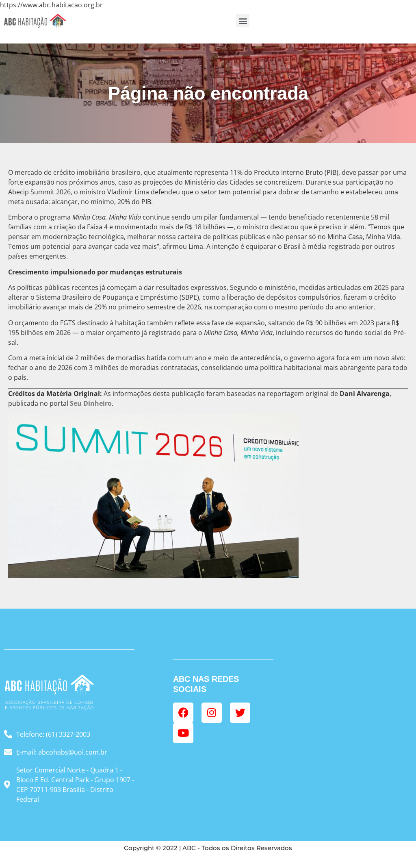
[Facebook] (183, 713)
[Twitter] (240, 713)
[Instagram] (212, 713)
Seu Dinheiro (91, 403)
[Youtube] (183, 733)
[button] (242, 20)
